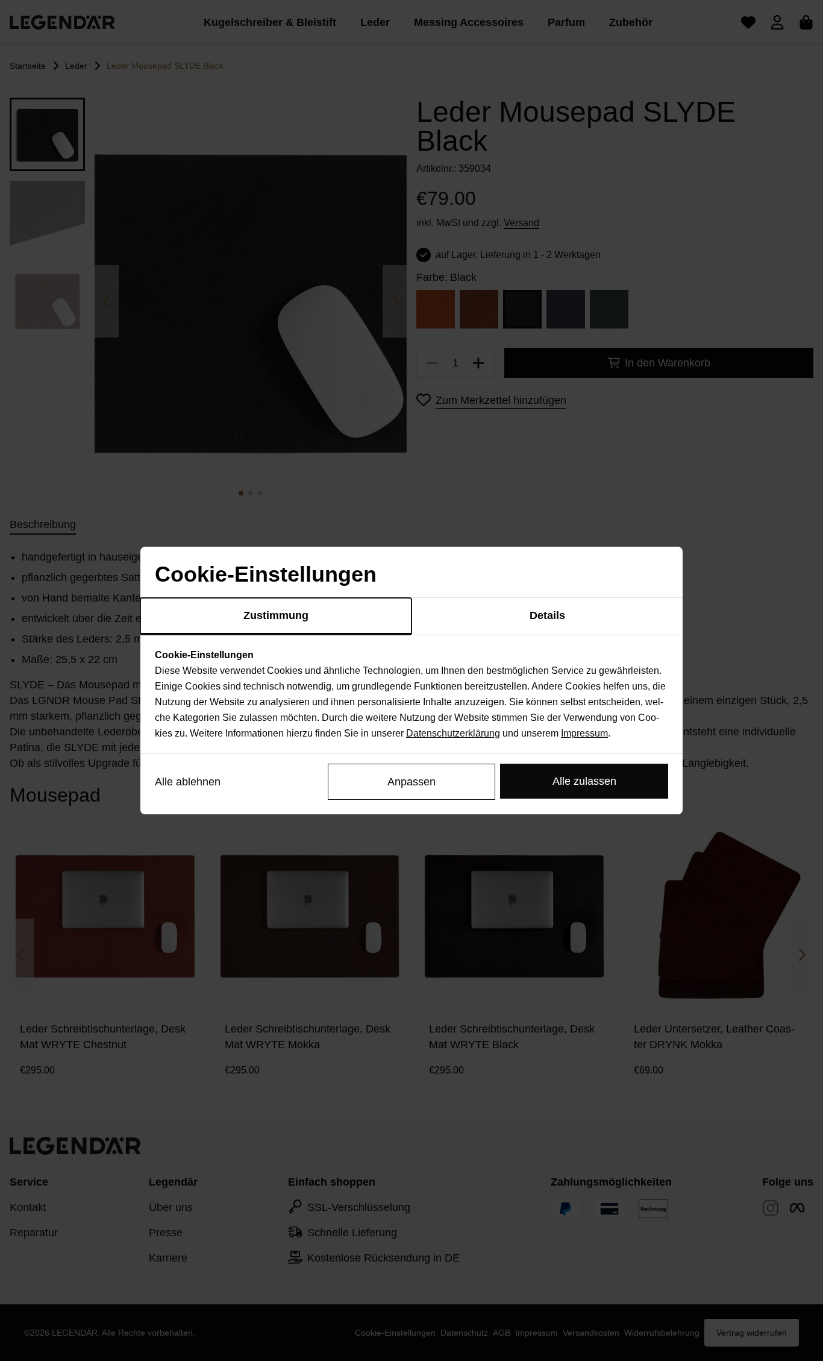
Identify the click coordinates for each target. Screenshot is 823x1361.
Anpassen (411, 782)
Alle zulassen (584, 781)
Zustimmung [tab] (275, 615)
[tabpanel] (411, 694)
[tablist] (411, 616)
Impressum (584, 733)
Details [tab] (547, 615)
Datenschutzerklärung (453, 733)
